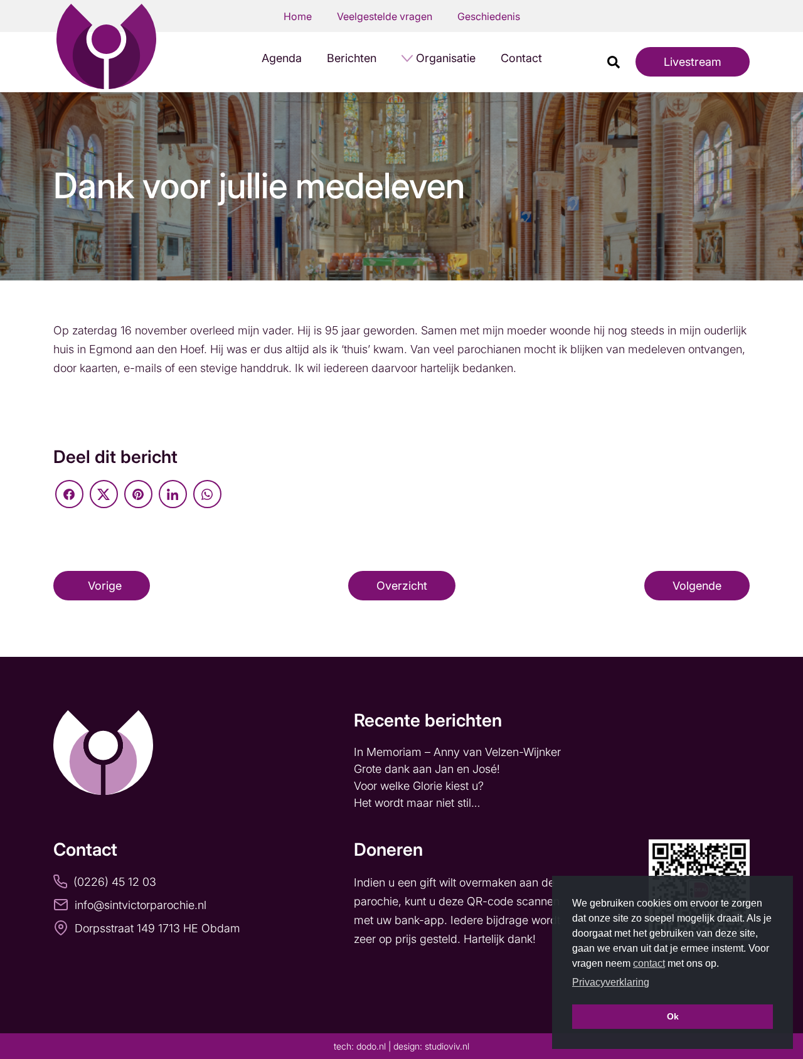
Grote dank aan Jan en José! (428, 768)
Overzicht (401, 585)
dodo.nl (371, 1046)
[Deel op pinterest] (138, 494)
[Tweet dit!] (104, 494)
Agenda (282, 58)
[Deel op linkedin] (173, 494)
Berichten (351, 58)
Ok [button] (673, 1016)
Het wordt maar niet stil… (418, 802)
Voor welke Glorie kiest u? (419, 785)
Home (298, 16)
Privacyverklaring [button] (610, 982)
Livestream (692, 61)
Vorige (105, 585)
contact (649, 963)
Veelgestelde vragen (384, 16)
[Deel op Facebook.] (69, 494)
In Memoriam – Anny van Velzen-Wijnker (459, 751)
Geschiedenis (488, 16)
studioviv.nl (447, 1046)
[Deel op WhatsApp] (207, 494)
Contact (521, 58)
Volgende (697, 585)
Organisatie (446, 58)
